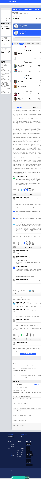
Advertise (9, 470)
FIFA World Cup (10, 436)
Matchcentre (18, 456)
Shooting (28, 459)
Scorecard (16, 43)
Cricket (8, 3)
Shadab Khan (20, 70)
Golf (27, 454)
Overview (21, 43)
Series (17, 3)
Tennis (28, 446)
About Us (13, 470)
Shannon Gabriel (21, 93)
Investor (28, 470)
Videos (9, 451)
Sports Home (9, 6)
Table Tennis (29, 464)
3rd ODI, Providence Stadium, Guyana (19, 13)
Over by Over (35, 107)
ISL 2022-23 (18, 445)
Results (25, 3)
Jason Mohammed (22, 58)
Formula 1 (28, 444)
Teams (9, 453)
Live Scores (9, 445)
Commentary (27, 43)
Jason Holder (20, 98)
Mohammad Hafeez (22, 86)
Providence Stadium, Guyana (26, 360)
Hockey (28, 449)
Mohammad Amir (21, 65)
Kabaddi (28, 457)
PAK (36, 384)
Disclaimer (23, 470)
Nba (31, 454)
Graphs (32, 43)
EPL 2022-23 (21, 445)
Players (12, 453)
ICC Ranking (12, 456)
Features (12, 451)
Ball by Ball (19, 107)
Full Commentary (28, 353)
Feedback (18, 470)
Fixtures (21, 3)
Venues (9, 455)
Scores (13, 3)
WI (19, 384)
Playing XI (37, 43)
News (29, 3)
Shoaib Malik (20, 81)
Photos (32, 3)
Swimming (29, 462)
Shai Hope (20, 53)
